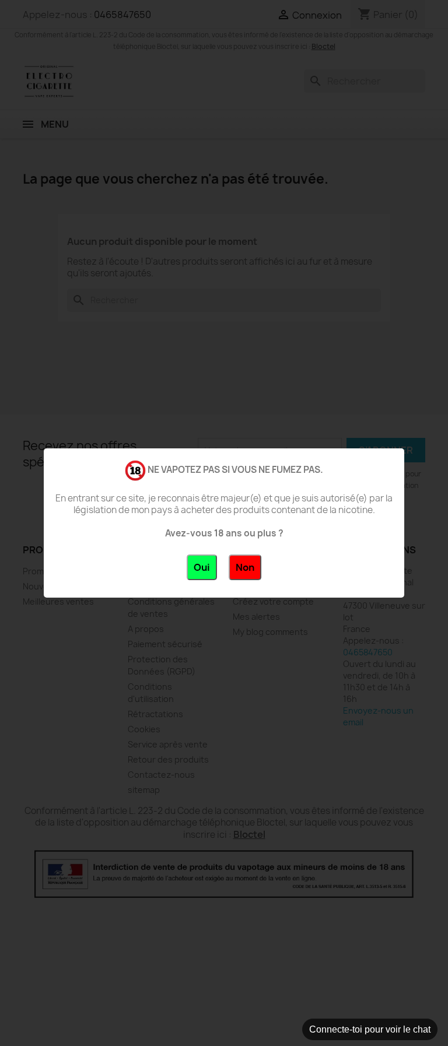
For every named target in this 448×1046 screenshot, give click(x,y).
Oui (202, 567)
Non (245, 567)
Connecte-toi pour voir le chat (369, 1029)
